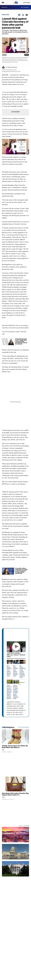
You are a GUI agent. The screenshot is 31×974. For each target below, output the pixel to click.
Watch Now (26, 2)
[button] (10, 668)
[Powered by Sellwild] (26, 825)
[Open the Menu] (2, 2)
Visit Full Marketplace (23, 727)
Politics (5, 14)
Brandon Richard (12, 67)
